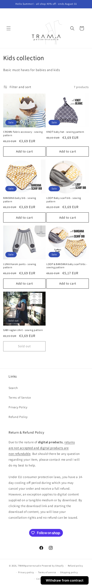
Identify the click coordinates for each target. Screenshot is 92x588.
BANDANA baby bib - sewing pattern (19, 199)
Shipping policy (69, 572)
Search (13, 388)
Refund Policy (18, 417)
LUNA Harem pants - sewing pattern (19, 265)
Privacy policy (26, 572)
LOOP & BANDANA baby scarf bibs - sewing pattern (66, 265)
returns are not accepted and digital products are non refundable (42, 448)
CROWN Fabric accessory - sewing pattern (23, 133)
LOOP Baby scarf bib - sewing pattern (63, 199)
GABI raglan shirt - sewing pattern (23, 330)
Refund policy (75, 565)
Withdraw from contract (64, 580)
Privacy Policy (18, 407)
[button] (8, 28)
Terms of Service (20, 397)
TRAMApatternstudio (29, 565)
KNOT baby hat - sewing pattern (65, 131)
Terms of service (47, 572)
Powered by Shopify (53, 565)
